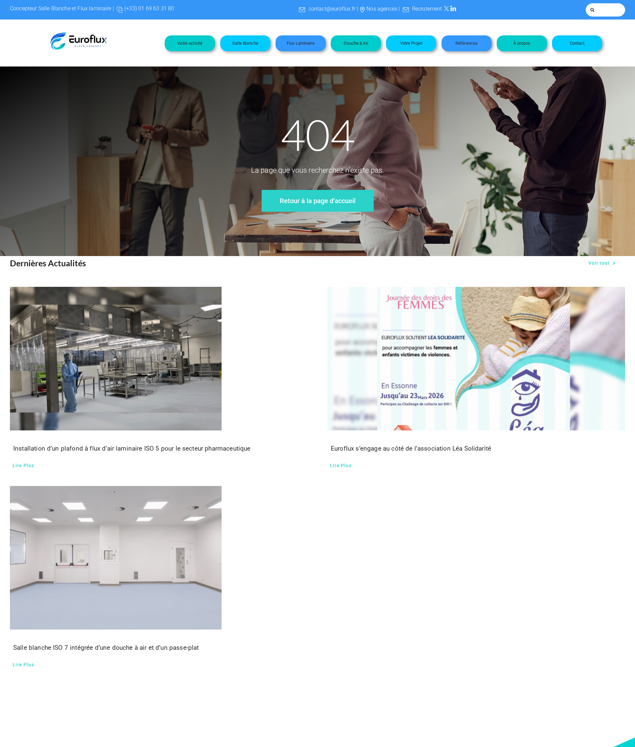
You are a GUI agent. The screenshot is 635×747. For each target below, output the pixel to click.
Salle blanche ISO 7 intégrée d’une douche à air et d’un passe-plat (106, 647)
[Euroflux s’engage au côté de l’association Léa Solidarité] (476, 358)
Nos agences (381, 9)
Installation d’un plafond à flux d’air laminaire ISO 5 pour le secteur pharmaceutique (132, 448)
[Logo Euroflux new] (78, 35)
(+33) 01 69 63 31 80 (149, 8)
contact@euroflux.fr (332, 9)
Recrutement (427, 9)
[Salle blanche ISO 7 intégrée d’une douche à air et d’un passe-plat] (159, 558)
